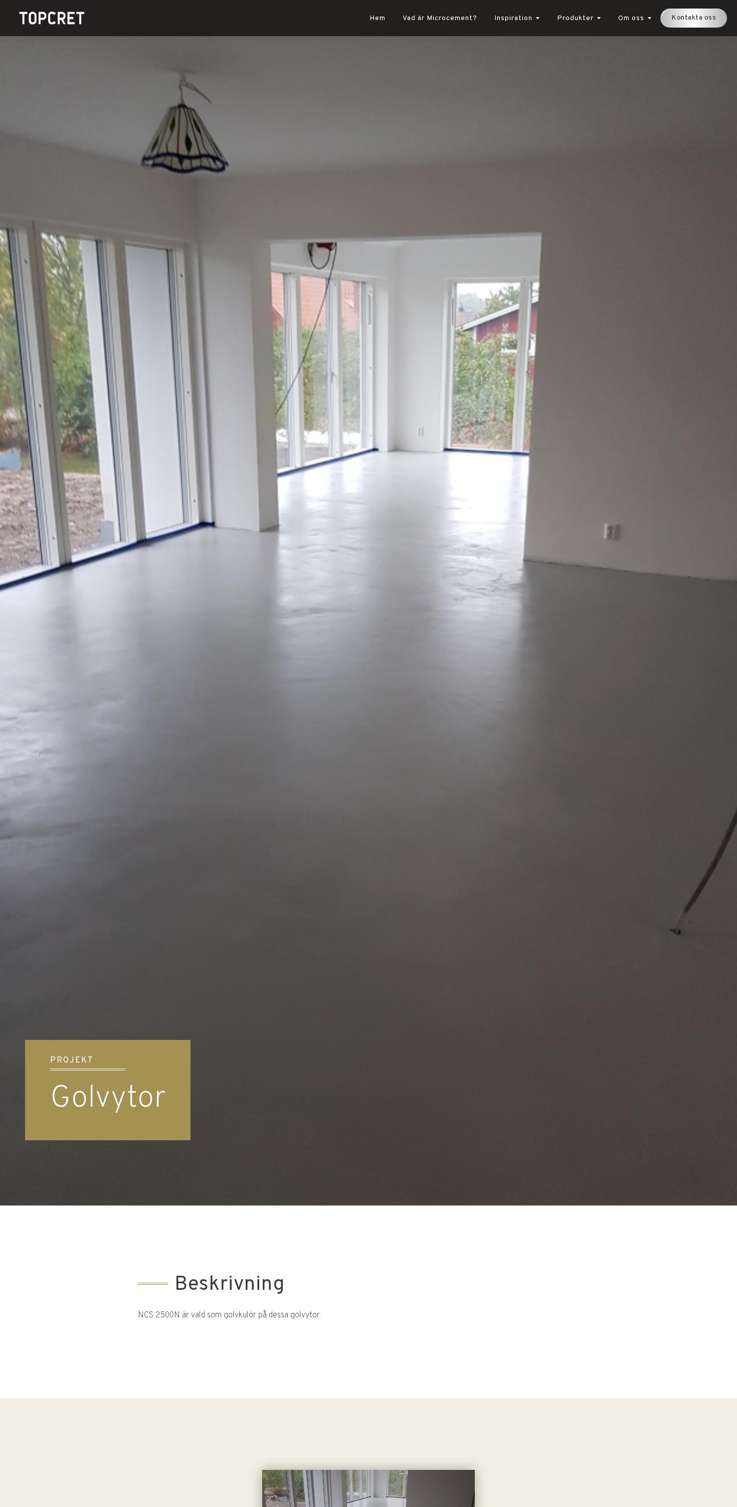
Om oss (631, 18)
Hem (378, 18)
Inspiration (513, 18)
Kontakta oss (693, 18)
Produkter (575, 18)
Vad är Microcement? (440, 18)
